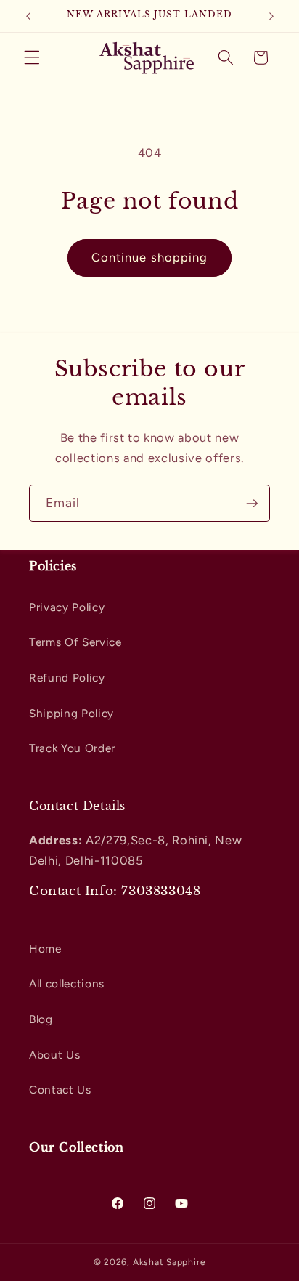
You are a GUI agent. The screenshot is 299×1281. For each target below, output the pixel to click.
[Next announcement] (271, 16)
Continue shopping (149, 257)
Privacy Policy (67, 607)
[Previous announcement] (28, 16)
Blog (41, 1019)
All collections (67, 983)
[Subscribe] (251, 503)
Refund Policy (67, 677)
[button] (32, 57)
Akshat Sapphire (169, 1262)
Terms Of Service (75, 642)
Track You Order (72, 748)
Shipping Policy (71, 713)
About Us (54, 1055)
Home (45, 948)
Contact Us (60, 1089)
